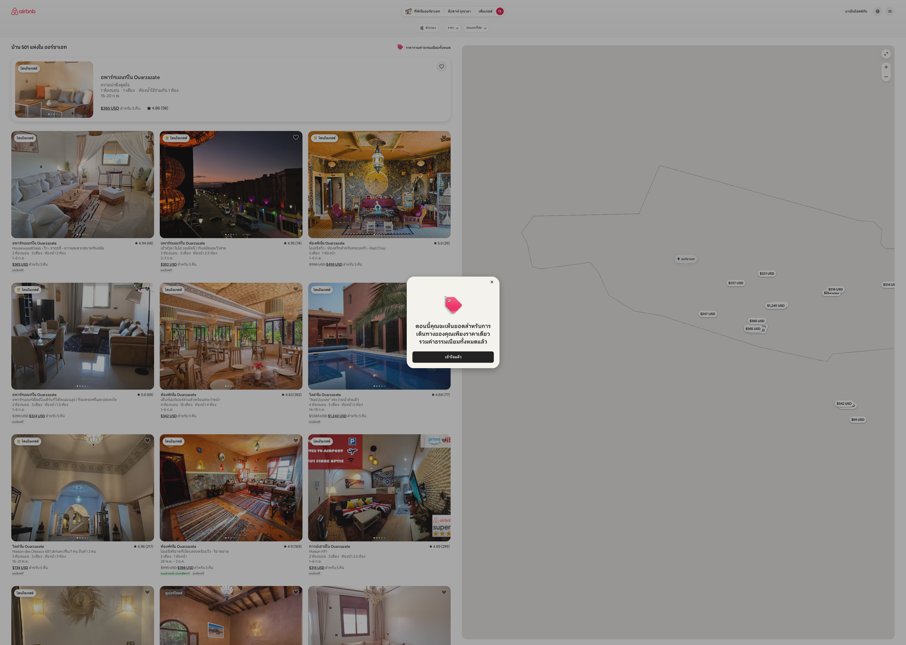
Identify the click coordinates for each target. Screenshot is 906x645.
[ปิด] (492, 282)
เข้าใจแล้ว (453, 356)
